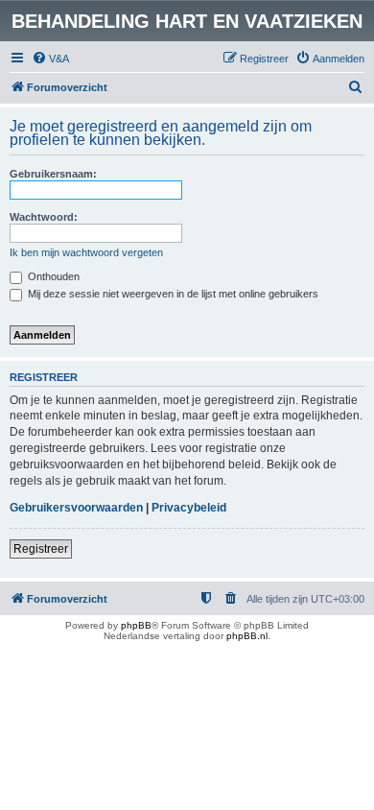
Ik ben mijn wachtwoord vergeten (86, 252)
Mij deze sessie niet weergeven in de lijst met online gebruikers (171, 293)
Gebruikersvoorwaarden (76, 507)
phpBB (136, 625)
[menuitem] (50, 58)
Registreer (40, 549)
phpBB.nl (247, 636)
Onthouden (52, 276)
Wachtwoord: (44, 217)
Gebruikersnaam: (53, 173)
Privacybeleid (189, 507)
